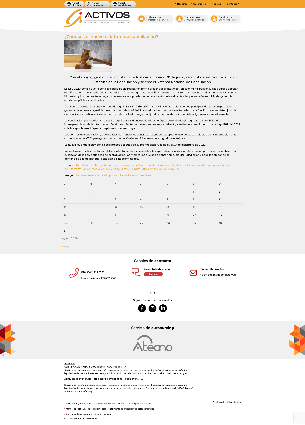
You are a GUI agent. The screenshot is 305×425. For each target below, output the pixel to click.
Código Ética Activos (141, 403)
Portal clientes (76, 4)
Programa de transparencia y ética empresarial (88, 414)
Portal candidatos (124, 4)
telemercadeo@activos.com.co (218, 274)
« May (65, 246)
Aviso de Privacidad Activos (110, 403)
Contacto (232, 4)
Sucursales (199, 4)
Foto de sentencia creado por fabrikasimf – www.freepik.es (113, 175)
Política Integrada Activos (78, 403)
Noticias (216, 4)
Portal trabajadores (99, 4)
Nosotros (182, 4)
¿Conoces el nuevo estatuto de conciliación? (111, 36)
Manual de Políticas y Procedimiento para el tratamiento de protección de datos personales (110, 409)
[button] (150, 292)
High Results (234, 402)
